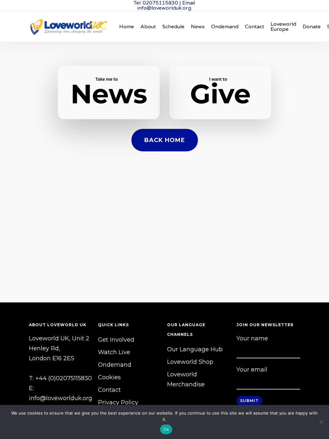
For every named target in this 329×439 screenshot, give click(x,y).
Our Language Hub (195, 349)
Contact (109, 389)
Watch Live (114, 352)
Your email (251, 369)
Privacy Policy (118, 402)
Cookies (109, 377)
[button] (164, 140)
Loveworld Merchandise (186, 379)
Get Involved (116, 339)
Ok (166, 429)
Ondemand (114, 364)
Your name (252, 338)
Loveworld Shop (190, 361)
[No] (321, 422)
